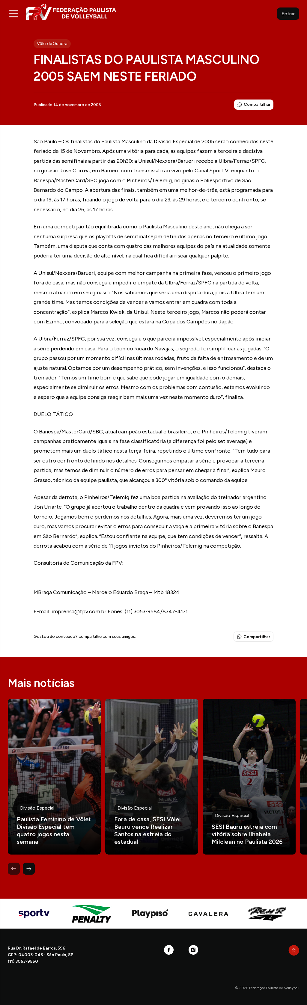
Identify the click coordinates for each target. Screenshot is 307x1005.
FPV (71, 12)
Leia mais (54, 777)
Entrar (288, 13)
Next (29, 869)
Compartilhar (257, 104)
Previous (14, 869)
